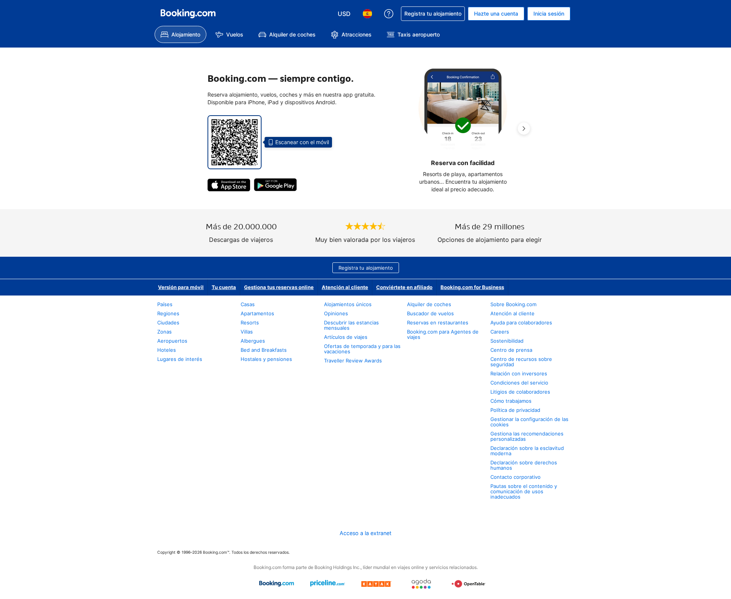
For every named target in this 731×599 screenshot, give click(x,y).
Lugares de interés (179, 359)
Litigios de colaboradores (520, 392)
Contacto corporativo (515, 477)
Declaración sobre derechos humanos (523, 465)
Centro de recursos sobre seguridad (521, 361)
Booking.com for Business (472, 287)
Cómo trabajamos (510, 401)
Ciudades (168, 322)
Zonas (164, 332)
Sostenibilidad (507, 341)
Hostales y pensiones (266, 359)
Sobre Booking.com (513, 304)
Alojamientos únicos (348, 304)
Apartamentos (257, 313)
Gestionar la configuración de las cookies (529, 421)
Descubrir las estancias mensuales (351, 325)
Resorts (250, 322)
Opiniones (336, 313)
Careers (499, 332)
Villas (247, 332)
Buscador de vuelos (430, 313)
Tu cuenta (224, 287)
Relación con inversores (518, 373)
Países (164, 304)
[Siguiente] (524, 128)
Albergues (253, 341)
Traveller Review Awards (353, 360)
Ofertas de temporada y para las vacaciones (362, 348)
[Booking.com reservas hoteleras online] (188, 13)
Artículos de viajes (345, 337)
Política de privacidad (515, 410)
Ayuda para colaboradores (521, 322)
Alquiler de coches (429, 304)
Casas (248, 304)
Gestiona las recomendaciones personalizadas (526, 436)
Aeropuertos (172, 341)
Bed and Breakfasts (264, 350)
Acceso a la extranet (365, 533)
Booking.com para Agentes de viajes (443, 334)
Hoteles (166, 350)
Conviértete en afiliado (404, 287)
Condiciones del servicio (519, 383)
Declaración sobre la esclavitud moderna (527, 450)
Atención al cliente (345, 287)
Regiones (168, 313)
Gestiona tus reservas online (279, 287)
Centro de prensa (511, 350)
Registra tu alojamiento (365, 268)
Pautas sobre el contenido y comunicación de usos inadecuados (523, 491)
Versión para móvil (181, 287)
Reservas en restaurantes (437, 322)
